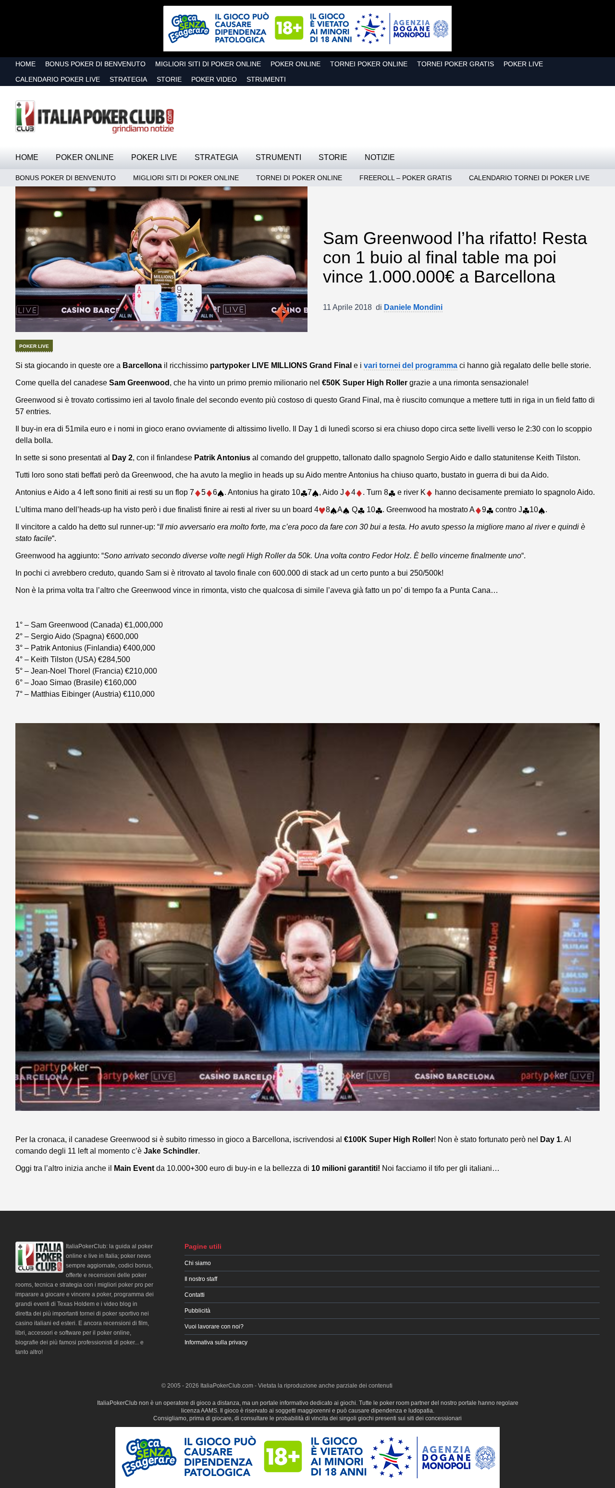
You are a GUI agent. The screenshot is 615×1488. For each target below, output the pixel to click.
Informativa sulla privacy (215, 1342)
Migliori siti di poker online (208, 64)
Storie (169, 79)
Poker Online (295, 64)
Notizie (380, 157)
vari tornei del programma (410, 365)
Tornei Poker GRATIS (455, 64)
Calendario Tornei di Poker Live (529, 178)
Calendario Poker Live (57, 79)
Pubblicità (197, 1310)
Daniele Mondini (413, 307)
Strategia (128, 79)
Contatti (194, 1294)
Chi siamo (197, 1263)
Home (25, 64)
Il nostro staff (200, 1279)
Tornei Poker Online (368, 64)
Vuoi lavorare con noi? (214, 1326)
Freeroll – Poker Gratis (405, 178)
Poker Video (214, 79)
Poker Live (523, 64)
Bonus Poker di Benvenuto (95, 64)
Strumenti (266, 79)
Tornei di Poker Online (299, 178)
